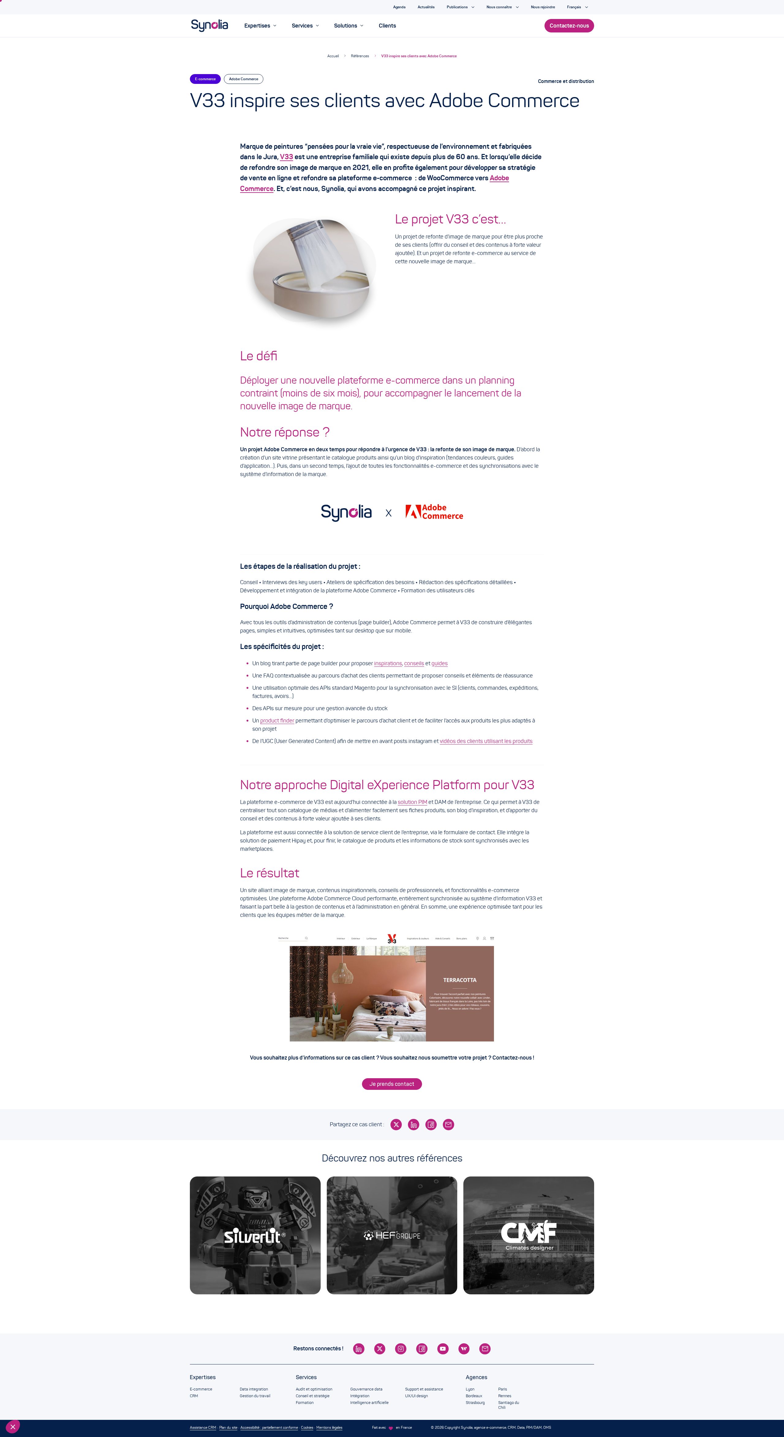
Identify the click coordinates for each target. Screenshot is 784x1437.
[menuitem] (260, 25)
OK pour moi (102, 1406)
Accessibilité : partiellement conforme (269, 1427)
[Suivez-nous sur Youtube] (443, 1349)
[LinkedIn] (414, 1125)
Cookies (307, 1427)
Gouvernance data (366, 1389)
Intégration (359, 1396)
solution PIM (412, 802)
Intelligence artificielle (369, 1402)
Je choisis (38, 1406)
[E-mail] (448, 1125)
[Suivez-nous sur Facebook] (422, 1349)
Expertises (203, 1377)
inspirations (388, 663)
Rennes (504, 1396)
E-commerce (205, 79)
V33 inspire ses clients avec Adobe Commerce (419, 56)
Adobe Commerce (243, 79)
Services (306, 1377)
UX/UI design (416, 1396)
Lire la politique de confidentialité (39, 1386)
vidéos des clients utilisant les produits (486, 741)
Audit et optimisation (314, 1389)
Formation (305, 1402)
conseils (414, 663)
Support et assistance (424, 1389)
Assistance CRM (203, 1427)
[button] (13, 1426)
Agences (476, 1377)
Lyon (470, 1389)
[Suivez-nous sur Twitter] (380, 1349)
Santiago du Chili (508, 1405)
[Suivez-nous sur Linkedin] (359, 1349)
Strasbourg (475, 1402)
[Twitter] (396, 1125)
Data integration (254, 1389)
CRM (194, 1396)
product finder (277, 720)
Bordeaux (474, 1396)
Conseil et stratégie (313, 1396)
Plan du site (228, 1427)
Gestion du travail (255, 1396)
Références (360, 56)
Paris (502, 1389)
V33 (286, 156)
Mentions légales (329, 1427)
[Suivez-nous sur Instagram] (401, 1349)
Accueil (333, 56)
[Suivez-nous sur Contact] (485, 1349)
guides (440, 663)
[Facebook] (431, 1125)
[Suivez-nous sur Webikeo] (464, 1349)
